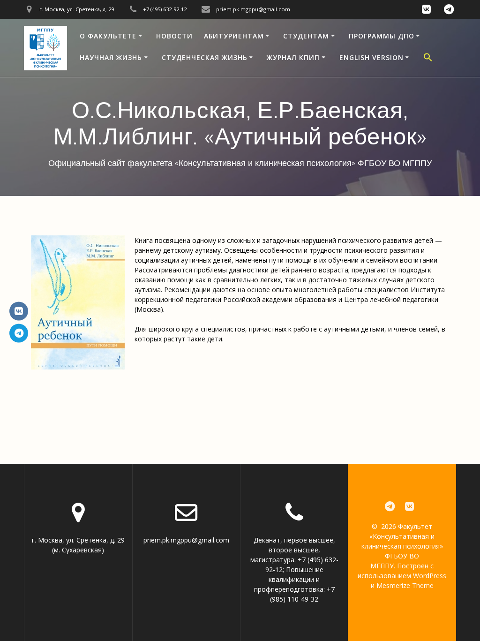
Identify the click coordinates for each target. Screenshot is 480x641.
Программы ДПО (381, 35)
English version (371, 57)
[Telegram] (18, 333)
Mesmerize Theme (405, 585)
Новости (174, 35)
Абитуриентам (234, 35)
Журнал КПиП (293, 57)
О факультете (108, 35)
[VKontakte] (18, 311)
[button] (428, 59)
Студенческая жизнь (205, 57)
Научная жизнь (111, 57)
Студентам (306, 35)
